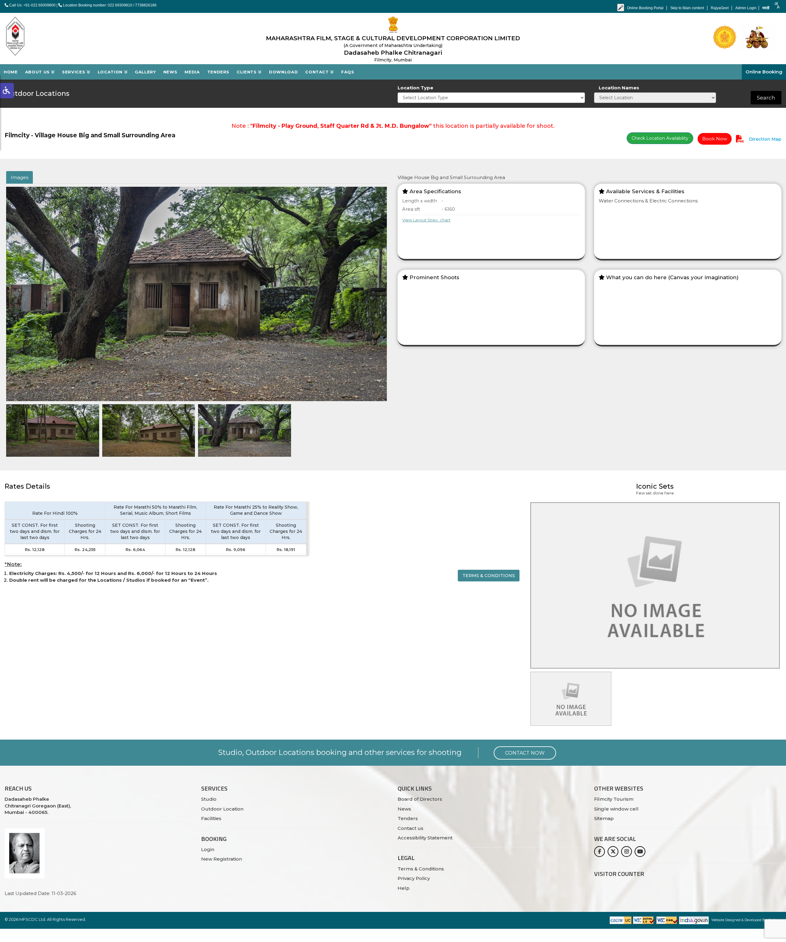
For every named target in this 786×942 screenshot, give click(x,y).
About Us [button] (38, 71)
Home (11, 71)
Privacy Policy (414, 878)
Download (283, 71)
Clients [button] (247, 71)
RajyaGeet (720, 8)
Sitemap (604, 818)
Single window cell (616, 809)
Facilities (211, 818)
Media (192, 71)
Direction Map (764, 139)
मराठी (765, 8)
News (170, 71)
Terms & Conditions (488, 575)
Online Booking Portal (645, 8)
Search (766, 98)
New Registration (221, 859)
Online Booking (763, 72)
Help (404, 888)
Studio (208, 799)
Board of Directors (420, 799)
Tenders (218, 71)
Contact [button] (317, 71)
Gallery (145, 71)
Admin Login (746, 8)
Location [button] (111, 71)
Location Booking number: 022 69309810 (97, 5)
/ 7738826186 (145, 5)
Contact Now (525, 753)
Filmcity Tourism (613, 799)
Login (207, 849)
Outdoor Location (222, 809)
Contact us (410, 828)
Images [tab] (19, 177)
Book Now (714, 139)
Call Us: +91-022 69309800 (32, 5)
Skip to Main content (687, 8)
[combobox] (776, 5)
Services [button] (74, 71)
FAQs (347, 71)
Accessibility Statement (425, 838)
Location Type (415, 88)
